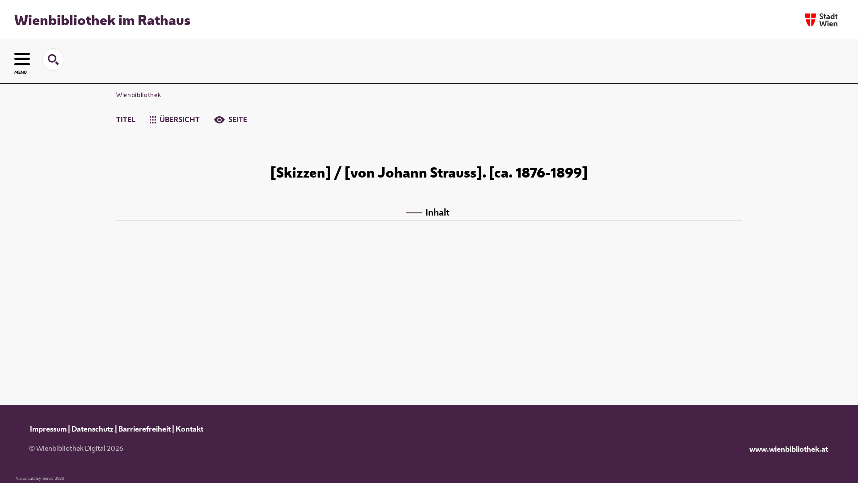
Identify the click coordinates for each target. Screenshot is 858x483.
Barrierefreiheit (144, 429)
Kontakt (189, 429)
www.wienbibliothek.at (788, 449)
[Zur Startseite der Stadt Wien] (821, 20)
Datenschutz (93, 429)
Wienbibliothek (138, 95)
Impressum (48, 429)
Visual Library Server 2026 (40, 478)
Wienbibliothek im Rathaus (102, 19)
